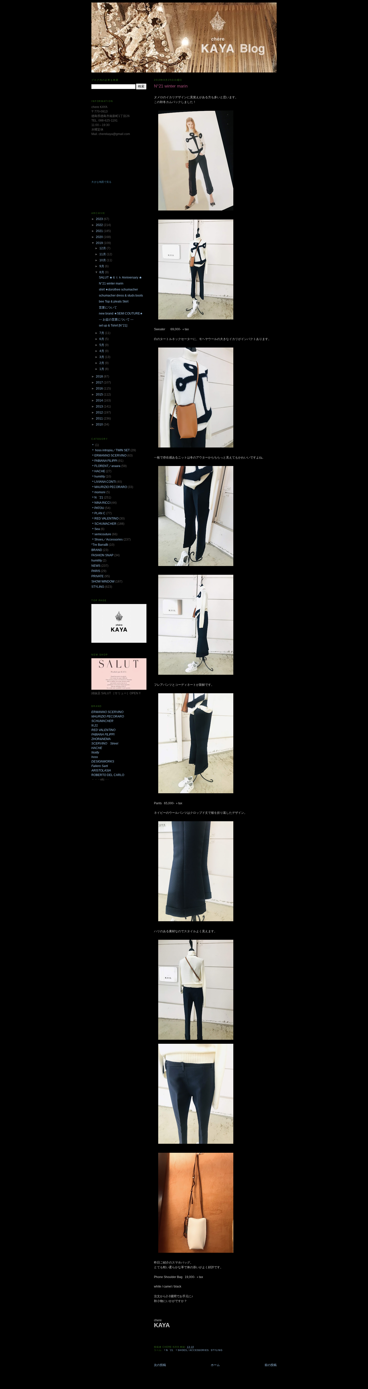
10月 (103, 260)
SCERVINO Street (104, 743)
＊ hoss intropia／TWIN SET (110, 450)
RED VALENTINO (103, 730)
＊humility (98, 476)
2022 (100, 225)
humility (96, 560)
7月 (102, 333)
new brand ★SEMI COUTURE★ (121, 313)
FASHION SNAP (102, 555)
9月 (102, 266)
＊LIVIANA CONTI (103, 482)
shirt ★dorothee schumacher (118, 289)
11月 (103, 254)
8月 (102, 272)
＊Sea (95, 529)
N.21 (94, 725)
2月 (102, 363)
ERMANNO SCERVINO (107, 712)
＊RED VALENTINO (104, 518)
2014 (100, 400)
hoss (94, 757)
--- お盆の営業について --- (116, 319)
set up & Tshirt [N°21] (113, 325)
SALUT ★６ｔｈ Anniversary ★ (120, 277)
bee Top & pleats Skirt (113, 301)
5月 (102, 345)
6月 (102, 339)
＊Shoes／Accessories (192, 1350)
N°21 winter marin (111, 283)
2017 (100, 382)
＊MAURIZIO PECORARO (109, 487)
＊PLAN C (98, 513)
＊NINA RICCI (100, 502)
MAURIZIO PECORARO (107, 716)
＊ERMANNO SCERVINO (108, 455)
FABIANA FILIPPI (102, 734)
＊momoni (98, 492)
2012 (100, 412)
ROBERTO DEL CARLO (107, 775)
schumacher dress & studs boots (121, 295)
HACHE (96, 748)
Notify (95, 752)
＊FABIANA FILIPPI (104, 460)
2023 (100, 219)
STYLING (217, 1350)
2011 (100, 418)
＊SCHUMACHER (103, 524)
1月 (102, 369)
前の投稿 (271, 1365)
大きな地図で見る (101, 181)
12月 (103, 248)
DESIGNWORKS (102, 761)
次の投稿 (160, 1365)
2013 (100, 406)
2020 (100, 237)
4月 (102, 351)
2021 (100, 231)
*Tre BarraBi (99, 544)
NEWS (95, 566)
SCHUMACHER (102, 721)
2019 (100, 243)
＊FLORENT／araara (105, 466)
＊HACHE (98, 471)
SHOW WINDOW (102, 581)
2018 (100, 376)
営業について (108, 307)
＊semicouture (101, 534)
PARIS (95, 571)
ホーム (215, 1365)
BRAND (96, 550)
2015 (100, 394)
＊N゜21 (168, 1350)
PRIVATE (97, 576)
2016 (100, 388)
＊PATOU (97, 508)
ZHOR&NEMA (101, 739)
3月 (102, 357)
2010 (100, 424)
